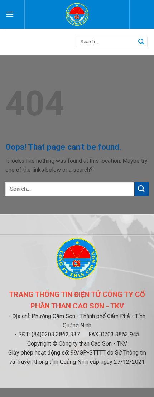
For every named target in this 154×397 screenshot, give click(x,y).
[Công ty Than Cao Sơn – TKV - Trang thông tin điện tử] (77, 14)
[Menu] (9, 14)
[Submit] (141, 42)
